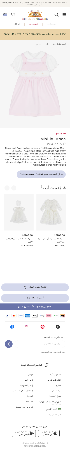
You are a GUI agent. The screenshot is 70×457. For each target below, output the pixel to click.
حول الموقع (56, 390)
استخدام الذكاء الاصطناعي (22, 390)
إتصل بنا (58, 385)
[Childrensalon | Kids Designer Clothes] (35, 13)
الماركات (16, 24)
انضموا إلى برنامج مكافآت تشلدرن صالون (35, 306)
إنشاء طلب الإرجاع (54, 380)
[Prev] (7, 187)
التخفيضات (33, 24)
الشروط (30, 396)
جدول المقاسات (55, 396)
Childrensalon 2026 (34, 445)
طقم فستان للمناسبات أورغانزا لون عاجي (19, 240)
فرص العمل (28, 380)
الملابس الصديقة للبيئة (31, 365)
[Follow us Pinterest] (43, 327)
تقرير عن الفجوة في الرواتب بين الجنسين (50, 402)
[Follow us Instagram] (27, 327)
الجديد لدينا (52, 24)
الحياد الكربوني (53, 409)
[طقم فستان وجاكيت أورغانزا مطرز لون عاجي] (51, 212)
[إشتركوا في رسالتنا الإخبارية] (9, 344)
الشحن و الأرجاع (54, 374)
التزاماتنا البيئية (55, 414)
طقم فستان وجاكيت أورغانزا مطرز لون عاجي (51, 240)
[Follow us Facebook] (12, 327)
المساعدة (29, 401)
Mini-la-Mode (53, 138)
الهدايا (30, 374)
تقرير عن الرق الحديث (24, 407)
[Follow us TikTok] (58, 327)
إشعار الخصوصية (26, 385)
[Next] (13, 187)
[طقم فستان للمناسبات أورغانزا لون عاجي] (19, 212)
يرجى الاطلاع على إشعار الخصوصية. (53, 352)
